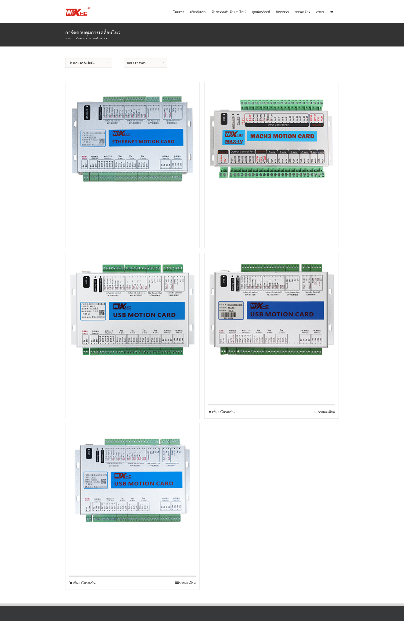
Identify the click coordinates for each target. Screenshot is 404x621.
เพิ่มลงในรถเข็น (223, 412)
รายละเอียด (326, 412)
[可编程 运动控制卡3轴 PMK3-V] (132, 480)
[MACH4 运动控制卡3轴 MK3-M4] (272, 310)
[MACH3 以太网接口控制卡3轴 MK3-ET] (132, 139)
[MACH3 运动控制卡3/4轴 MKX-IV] (272, 139)
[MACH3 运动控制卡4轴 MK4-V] (132, 310)
